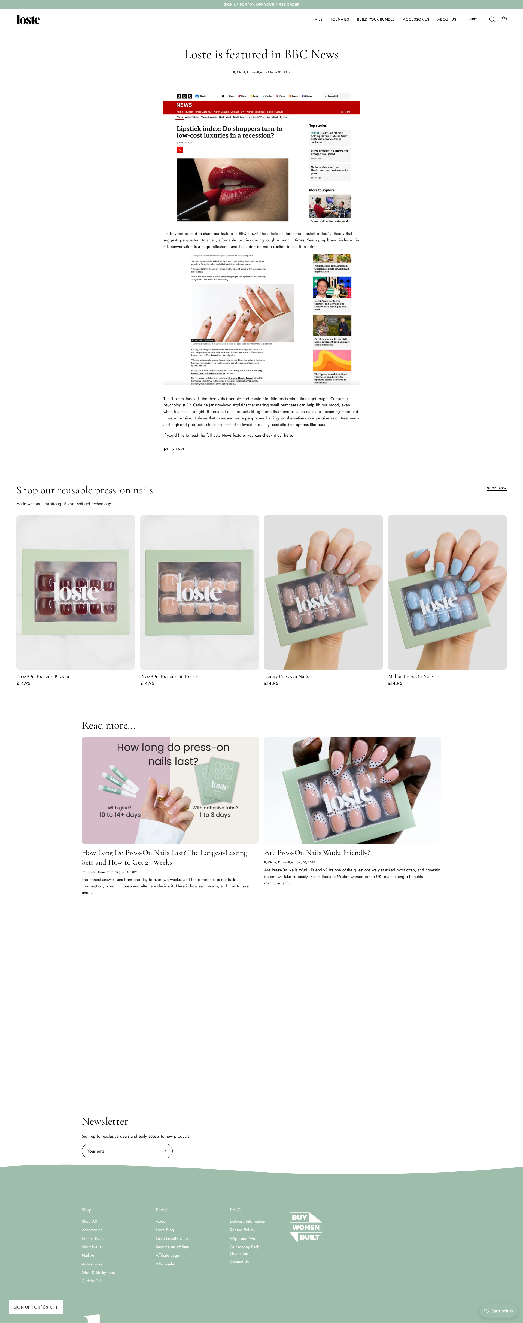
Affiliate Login (168, 1256)
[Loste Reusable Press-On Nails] (28, 19)
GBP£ (473, 19)
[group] (261, 4)
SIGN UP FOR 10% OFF (36, 1307)
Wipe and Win (243, 1239)
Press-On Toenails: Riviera (42, 676)
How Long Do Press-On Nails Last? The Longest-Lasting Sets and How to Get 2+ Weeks (164, 857)
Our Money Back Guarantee (244, 1250)
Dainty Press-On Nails (286, 676)
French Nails (93, 1239)
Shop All (89, 1221)
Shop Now (497, 488)
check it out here (277, 435)
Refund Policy (242, 1230)
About (161, 1221)
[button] (317, 19)
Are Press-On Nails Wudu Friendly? (317, 852)
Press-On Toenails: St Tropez (169, 676)
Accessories (92, 1230)
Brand (161, 1210)
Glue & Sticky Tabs (98, 1273)
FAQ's (235, 1210)
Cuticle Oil (91, 1281)
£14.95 (23, 683)
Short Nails (91, 1247)
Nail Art (89, 1256)
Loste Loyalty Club (172, 1239)
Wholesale (165, 1264)
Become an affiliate (172, 1247)
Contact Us (239, 1262)
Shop (86, 1210)
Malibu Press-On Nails (410, 676)
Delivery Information (247, 1221)
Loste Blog (165, 1230)
